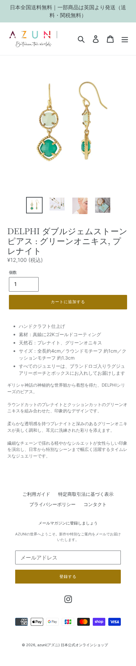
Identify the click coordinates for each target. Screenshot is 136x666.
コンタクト (95, 504)
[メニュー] (125, 39)
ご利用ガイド (36, 494)
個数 (13, 272)
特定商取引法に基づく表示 (86, 494)
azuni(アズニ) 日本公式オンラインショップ (72, 645)
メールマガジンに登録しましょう (68, 523)
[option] (34, 205)
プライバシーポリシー (52, 504)
